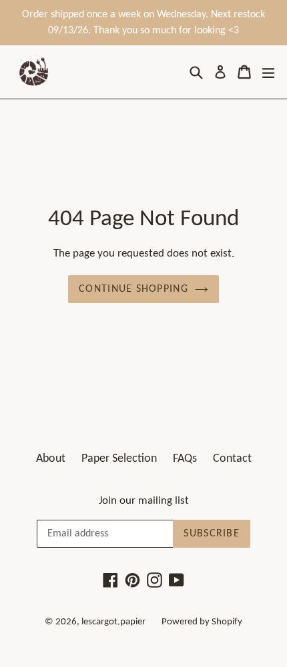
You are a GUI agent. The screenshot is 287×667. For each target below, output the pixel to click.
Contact (232, 458)
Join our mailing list (144, 500)
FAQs (185, 458)
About (50, 458)
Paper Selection (119, 458)
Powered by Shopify (202, 622)
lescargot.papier (113, 622)
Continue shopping (133, 289)
